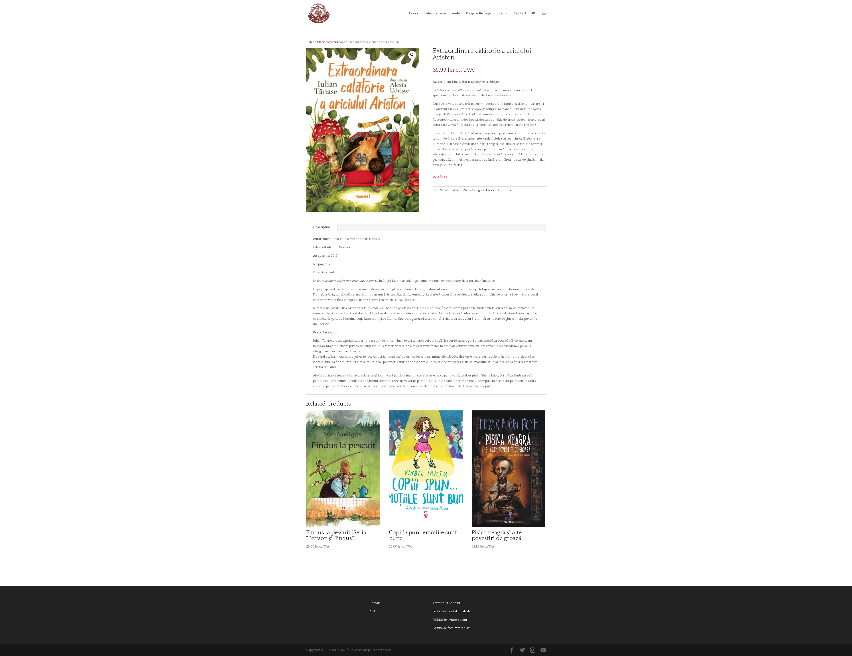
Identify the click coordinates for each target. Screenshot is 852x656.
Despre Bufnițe (478, 13)
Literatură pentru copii (331, 41)
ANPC (373, 611)
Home (310, 41)
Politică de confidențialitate (452, 611)
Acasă (413, 13)
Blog (500, 13)
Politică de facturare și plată (451, 628)
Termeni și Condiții (446, 603)
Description (322, 227)
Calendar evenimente (442, 13)
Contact (520, 13)
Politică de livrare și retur (450, 620)
